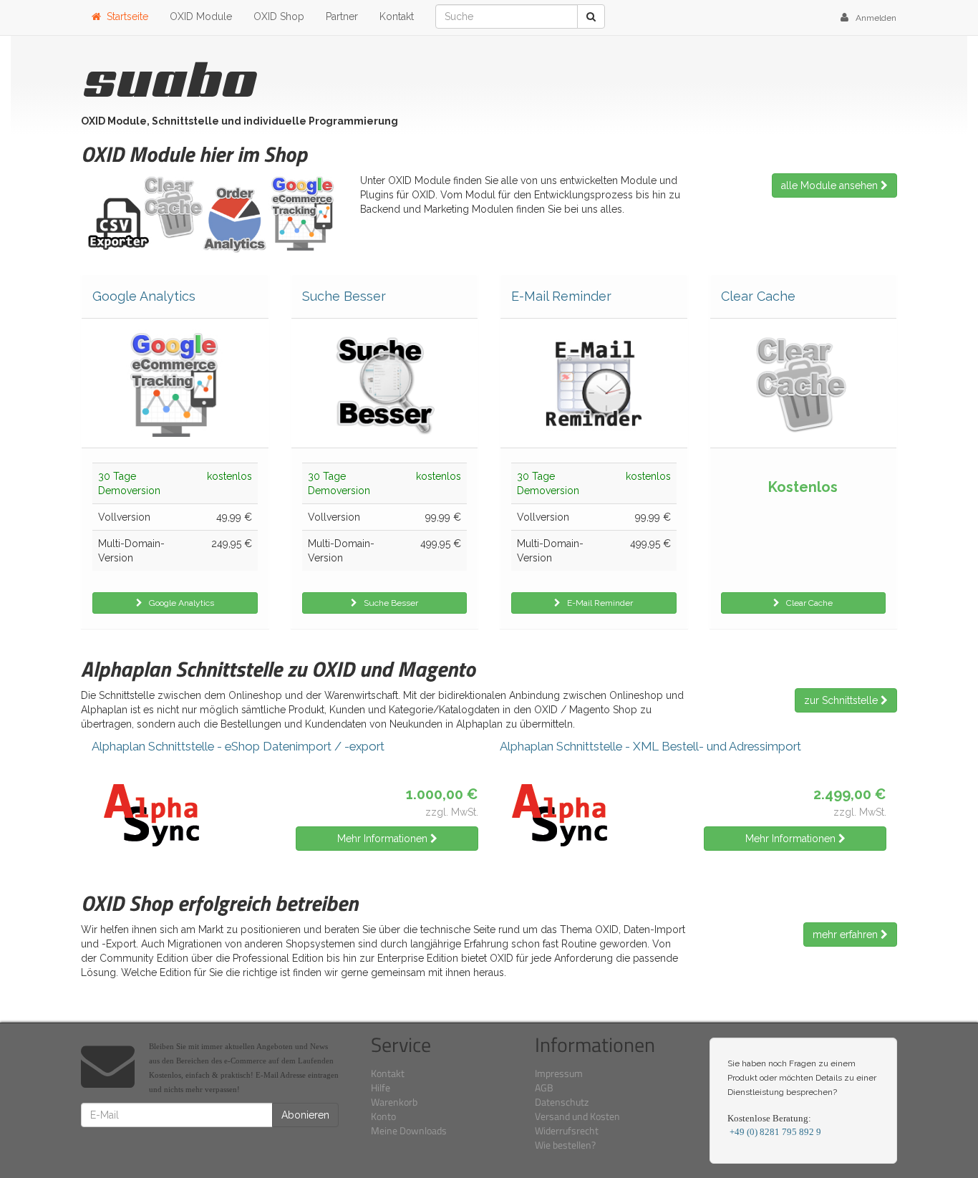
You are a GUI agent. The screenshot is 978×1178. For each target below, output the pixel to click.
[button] (868, 17)
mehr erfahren (847, 934)
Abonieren (305, 1115)
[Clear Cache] (803, 383)
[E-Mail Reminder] (594, 383)
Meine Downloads (409, 1130)
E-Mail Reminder (561, 296)
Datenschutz (562, 1101)
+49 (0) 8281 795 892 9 (774, 1131)
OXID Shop (278, 16)
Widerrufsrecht (567, 1130)
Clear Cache (758, 296)
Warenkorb (394, 1101)
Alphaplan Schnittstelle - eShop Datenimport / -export (238, 746)
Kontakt (396, 16)
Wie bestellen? (565, 1144)
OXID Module (201, 16)
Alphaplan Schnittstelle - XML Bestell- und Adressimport (650, 746)
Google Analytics (143, 296)
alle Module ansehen (831, 185)
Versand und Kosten (577, 1116)
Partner (342, 16)
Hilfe (380, 1087)
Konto (383, 1116)
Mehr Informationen (383, 838)
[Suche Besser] (385, 383)
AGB (544, 1087)
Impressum (559, 1073)
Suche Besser (344, 296)
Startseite (124, 16)
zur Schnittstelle (842, 700)
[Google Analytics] (175, 383)
